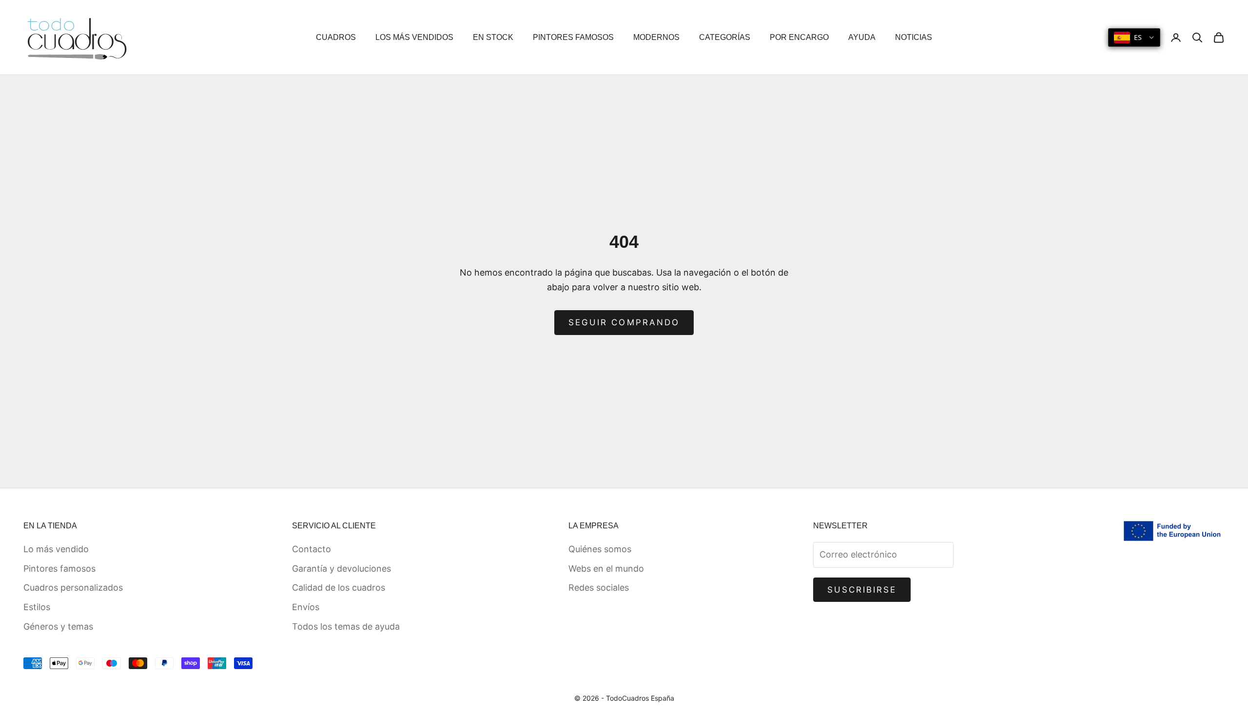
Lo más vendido (56, 549)
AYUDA (862, 37)
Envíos (305, 607)
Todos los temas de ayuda (346, 626)
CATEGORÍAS (724, 37)
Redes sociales (598, 587)
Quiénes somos (599, 549)
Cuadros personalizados (73, 587)
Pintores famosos (59, 568)
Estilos (36, 607)
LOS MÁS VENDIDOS (414, 37)
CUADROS (336, 37)
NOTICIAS (913, 37)
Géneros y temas (58, 626)
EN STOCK (493, 37)
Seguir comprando (624, 322)
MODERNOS (656, 37)
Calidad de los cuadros (338, 587)
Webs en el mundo (606, 568)
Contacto (311, 549)
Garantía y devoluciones (341, 568)
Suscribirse (862, 590)
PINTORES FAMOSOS (573, 37)
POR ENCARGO (799, 37)
